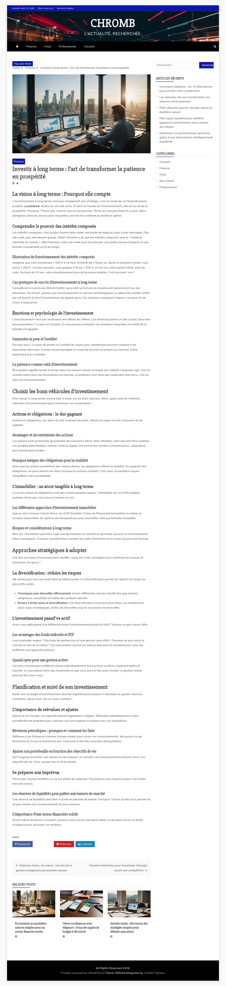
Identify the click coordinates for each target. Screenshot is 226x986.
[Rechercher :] (185, 65)
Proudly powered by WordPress (82, 973)
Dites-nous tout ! (46, 8)
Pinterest (65, 844)
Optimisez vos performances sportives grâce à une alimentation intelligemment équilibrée (186, 137)
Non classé (166, 181)
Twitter (44, 844)
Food (47, 46)
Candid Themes (154, 973)
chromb (113, 23)
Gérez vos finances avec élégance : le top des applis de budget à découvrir (81, 928)
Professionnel (67, 46)
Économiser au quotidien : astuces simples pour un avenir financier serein (31, 928)
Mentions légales (65, 8)
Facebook (23, 844)
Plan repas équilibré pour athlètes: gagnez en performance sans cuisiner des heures (184, 122)
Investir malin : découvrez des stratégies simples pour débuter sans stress (129, 928)
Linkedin (86, 844)
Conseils (89, 46)
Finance (31, 46)
